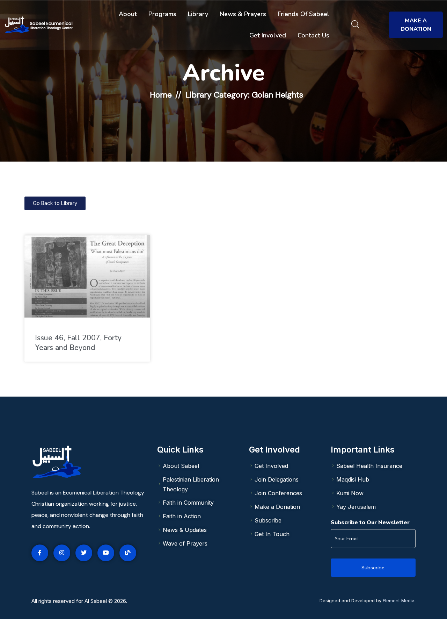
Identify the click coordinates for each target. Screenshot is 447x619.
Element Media (399, 600)
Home (161, 95)
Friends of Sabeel (303, 14)
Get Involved (267, 35)
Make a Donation (416, 25)
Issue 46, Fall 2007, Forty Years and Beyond (78, 343)
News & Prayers (243, 14)
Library (198, 14)
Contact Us (313, 35)
